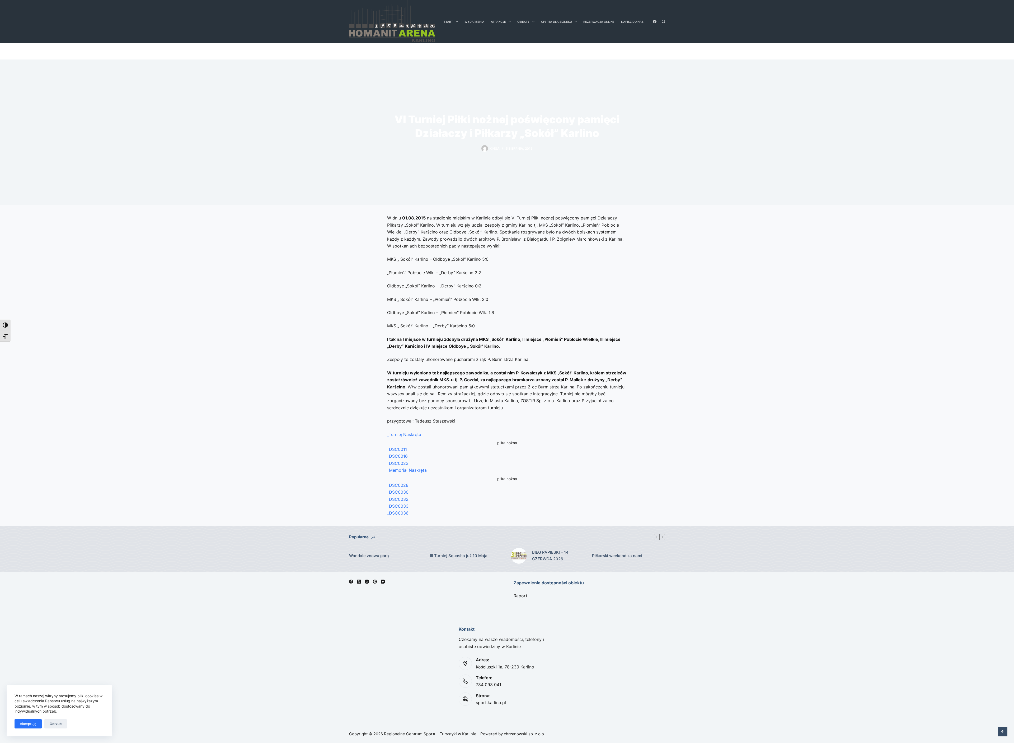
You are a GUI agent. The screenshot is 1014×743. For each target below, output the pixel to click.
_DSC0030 (398, 492)
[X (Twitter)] (359, 582)
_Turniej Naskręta (404, 434)
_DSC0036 (398, 513)
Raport (520, 595)
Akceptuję (28, 724)
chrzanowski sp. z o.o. (524, 733)
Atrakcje (498, 22)
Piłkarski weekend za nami (617, 555)
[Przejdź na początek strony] (1002, 731)
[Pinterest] (375, 582)
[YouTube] (383, 582)
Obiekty (523, 22)
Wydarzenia (474, 22)
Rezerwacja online (598, 22)
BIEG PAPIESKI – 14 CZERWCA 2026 (550, 555)
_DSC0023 (398, 463)
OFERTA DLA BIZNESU (556, 22)
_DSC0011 (397, 449)
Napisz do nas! (632, 22)
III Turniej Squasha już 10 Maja (458, 555)
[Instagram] (367, 582)
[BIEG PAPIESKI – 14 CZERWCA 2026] (519, 556)
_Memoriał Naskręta (407, 470)
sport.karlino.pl (491, 702)
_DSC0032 (398, 499)
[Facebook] (654, 21)
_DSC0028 (398, 485)
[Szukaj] (663, 21)
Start (448, 22)
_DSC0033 (398, 506)
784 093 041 (488, 684)
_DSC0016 (397, 456)
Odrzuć (56, 724)
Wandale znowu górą (369, 555)
